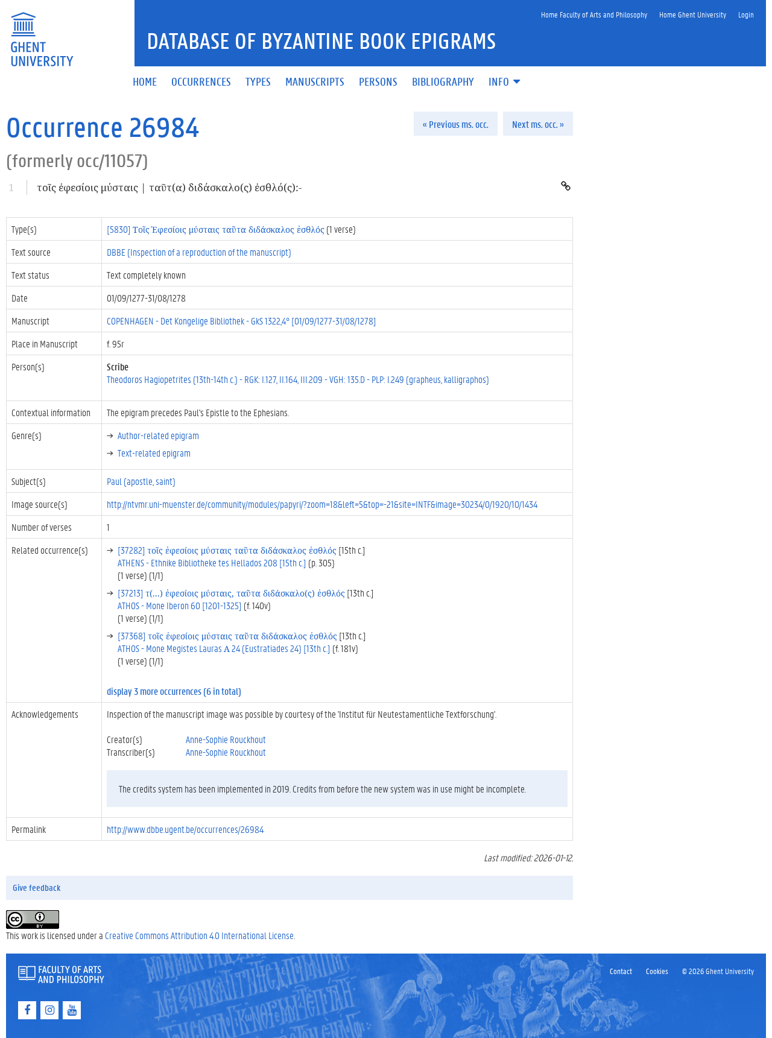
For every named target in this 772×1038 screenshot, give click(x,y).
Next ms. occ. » (538, 124)
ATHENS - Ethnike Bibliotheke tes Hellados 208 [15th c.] (212, 562)
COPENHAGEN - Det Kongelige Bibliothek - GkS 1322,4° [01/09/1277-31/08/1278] (241, 320)
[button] (505, 82)
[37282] (227, 549)
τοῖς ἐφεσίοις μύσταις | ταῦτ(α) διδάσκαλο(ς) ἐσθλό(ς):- (169, 187)
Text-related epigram (154, 452)
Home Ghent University (692, 14)
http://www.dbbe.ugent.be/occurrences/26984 (185, 829)
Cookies (657, 971)
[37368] (227, 635)
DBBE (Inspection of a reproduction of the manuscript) (199, 251)
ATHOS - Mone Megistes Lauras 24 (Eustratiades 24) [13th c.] (224, 648)
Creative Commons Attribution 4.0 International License (199, 935)
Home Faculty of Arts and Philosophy (594, 14)
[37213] (231, 592)
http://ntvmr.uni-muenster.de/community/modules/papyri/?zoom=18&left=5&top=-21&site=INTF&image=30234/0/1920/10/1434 (322, 504)
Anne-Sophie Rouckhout (226, 739)
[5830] (215, 229)
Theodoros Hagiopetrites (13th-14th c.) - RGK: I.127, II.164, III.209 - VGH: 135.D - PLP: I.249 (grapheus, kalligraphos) (298, 379)
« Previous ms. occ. (456, 124)
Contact (621, 971)
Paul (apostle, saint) (141, 481)
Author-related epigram (158, 435)
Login (746, 14)
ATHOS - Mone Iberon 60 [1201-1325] (180, 605)
